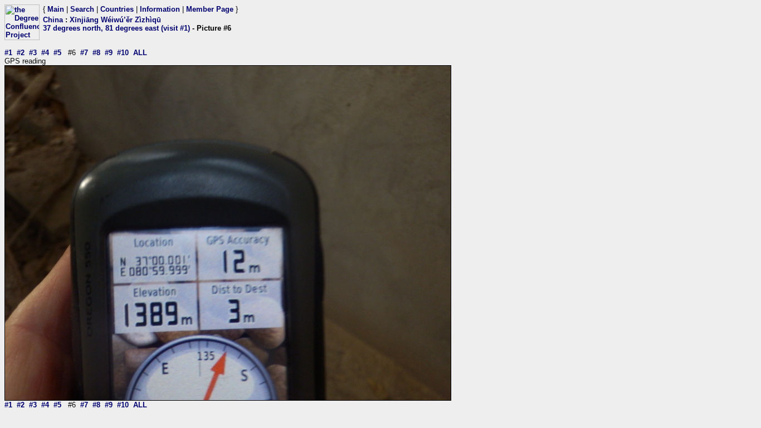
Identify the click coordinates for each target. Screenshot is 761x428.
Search (82, 9)
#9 (109, 52)
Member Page (209, 9)
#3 (33, 52)
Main (55, 9)
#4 (45, 52)
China (53, 20)
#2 (21, 52)
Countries (117, 9)
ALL (140, 52)
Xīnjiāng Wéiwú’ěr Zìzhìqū (115, 20)
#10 (123, 52)
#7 (84, 52)
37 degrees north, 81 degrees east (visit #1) (116, 28)
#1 (8, 52)
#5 (57, 52)
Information (160, 9)
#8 (96, 52)
